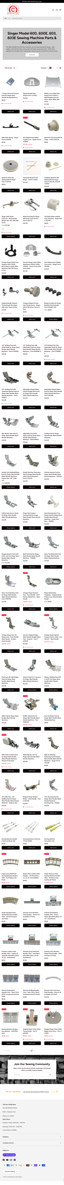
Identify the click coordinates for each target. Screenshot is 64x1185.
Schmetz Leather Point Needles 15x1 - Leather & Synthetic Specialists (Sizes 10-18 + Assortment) (10, 954)
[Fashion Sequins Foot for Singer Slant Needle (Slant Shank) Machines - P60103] (53, 461)
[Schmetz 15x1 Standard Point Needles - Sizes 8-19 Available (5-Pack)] (32, 901)
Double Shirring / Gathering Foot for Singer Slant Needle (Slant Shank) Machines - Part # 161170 (32, 475)
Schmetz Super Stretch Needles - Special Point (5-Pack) (10, 1150)
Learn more (38, 1)
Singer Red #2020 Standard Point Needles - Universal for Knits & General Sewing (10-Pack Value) (53, 1112)
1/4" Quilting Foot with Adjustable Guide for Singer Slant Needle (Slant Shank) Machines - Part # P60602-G (53, 349)
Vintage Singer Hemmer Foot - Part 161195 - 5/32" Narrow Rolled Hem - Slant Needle (31, 596)
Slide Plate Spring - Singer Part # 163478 (10, 138)
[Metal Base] (11, 229)
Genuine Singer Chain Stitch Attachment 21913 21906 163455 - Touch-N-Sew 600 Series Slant (32, 265)
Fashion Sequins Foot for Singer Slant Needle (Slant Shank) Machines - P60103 (53, 474)
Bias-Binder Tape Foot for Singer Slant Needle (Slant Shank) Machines (10, 435)
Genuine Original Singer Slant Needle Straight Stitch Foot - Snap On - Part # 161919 (32, 638)
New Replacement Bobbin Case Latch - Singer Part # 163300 (52, 264)
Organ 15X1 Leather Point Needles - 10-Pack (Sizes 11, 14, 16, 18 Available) (31, 876)
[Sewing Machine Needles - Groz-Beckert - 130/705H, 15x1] (11, 1017)
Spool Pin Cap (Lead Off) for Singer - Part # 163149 (53, 138)
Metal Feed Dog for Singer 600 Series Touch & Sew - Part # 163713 (31, 218)
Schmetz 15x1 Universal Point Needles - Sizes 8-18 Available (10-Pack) (52, 992)
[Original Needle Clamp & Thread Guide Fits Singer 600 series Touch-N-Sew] (11, 291)
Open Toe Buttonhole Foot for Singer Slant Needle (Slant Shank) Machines (52, 556)
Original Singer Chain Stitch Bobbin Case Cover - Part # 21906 (53, 1031)
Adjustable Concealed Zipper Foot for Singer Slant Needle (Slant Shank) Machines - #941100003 (31, 436)
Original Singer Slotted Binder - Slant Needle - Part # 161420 (31, 799)
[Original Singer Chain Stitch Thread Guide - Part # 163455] (32, 1017)
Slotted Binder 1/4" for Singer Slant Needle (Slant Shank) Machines (31, 757)
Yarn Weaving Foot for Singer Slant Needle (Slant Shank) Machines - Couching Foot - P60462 (52, 800)
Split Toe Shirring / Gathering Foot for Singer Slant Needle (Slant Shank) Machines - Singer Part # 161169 (53, 759)
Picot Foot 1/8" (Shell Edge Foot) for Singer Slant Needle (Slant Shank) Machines (10, 680)
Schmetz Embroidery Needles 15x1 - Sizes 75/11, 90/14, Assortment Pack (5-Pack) (10, 993)
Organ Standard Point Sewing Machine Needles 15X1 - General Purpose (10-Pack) (10, 915)
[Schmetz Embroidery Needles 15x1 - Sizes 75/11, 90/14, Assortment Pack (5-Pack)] (11, 979)
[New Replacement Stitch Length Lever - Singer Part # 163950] (32, 126)
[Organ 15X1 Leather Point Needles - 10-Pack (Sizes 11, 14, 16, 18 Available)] (32, 862)
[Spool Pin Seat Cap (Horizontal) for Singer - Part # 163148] (11, 166)
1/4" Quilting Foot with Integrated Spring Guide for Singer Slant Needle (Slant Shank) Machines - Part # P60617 (10, 393)
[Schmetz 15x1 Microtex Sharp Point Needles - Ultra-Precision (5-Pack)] (53, 940)
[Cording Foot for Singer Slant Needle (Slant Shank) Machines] (53, 422)
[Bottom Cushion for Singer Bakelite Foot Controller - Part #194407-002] (53, 291)
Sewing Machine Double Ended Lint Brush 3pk (9, 840)
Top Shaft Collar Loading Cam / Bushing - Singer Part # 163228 (53, 218)
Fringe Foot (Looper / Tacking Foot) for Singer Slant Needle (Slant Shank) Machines (31, 516)
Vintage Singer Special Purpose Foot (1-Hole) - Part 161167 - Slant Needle (53, 637)
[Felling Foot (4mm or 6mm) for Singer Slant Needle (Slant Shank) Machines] (11, 501)
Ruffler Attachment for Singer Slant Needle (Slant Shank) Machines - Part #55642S (31, 719)
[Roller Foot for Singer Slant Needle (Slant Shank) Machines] (11, 704)
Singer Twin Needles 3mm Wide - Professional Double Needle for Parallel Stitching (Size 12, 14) (32, 1112)
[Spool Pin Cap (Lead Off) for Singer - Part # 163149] (53, 126)
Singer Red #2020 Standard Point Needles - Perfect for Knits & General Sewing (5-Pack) (53, 1072)
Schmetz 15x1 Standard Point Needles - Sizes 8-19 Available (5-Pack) (31, 914)
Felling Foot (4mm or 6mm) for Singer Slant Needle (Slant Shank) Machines (10, 515)
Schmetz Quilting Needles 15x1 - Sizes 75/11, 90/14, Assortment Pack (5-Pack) (31, 992)
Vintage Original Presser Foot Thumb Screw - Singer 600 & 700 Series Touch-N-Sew (31, 306)
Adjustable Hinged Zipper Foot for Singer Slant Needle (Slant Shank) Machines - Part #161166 (53, 392)
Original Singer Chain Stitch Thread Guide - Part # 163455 (32, 1031)
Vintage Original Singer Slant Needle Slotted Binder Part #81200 (10, 1071)
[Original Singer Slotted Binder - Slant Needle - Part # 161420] (32, 785)
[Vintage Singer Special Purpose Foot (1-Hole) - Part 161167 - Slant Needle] (53, 623)
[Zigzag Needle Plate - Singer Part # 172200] (32, 82)
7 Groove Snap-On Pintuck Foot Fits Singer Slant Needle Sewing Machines (10, 95)
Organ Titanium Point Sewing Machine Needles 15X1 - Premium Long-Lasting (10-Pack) (52, 877)
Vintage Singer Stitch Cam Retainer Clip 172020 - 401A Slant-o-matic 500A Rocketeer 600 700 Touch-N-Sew (10, 266)
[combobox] (32, 18)
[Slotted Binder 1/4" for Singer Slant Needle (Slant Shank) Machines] (32, 743)
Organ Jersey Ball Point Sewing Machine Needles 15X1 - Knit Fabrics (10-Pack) (10, 877)
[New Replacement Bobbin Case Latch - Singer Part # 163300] (53, 251)
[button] (56, 10)
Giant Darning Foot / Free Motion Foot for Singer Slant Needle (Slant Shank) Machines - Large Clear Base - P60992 (53, 517)
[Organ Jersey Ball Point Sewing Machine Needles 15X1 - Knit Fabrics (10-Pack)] (11, 862)
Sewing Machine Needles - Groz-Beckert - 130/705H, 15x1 (10, 1031)
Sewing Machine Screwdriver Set (49, 840)
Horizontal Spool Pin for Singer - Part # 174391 (30, 178)
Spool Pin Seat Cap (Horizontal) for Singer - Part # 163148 (9, 179)
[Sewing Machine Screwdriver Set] (53, 827)
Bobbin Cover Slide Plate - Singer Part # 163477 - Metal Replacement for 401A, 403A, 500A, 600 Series (52, 97)
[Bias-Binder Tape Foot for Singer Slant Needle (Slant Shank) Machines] (11, 422)
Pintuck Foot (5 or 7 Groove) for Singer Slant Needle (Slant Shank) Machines (32, 679)
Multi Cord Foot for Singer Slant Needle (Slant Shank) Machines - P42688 (31, 556)
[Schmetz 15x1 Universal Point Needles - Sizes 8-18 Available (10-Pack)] (53, 979)
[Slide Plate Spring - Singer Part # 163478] (11, 126)
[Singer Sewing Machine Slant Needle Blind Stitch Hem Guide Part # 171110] (32, 1136)
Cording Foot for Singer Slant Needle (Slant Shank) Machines (53, 435)
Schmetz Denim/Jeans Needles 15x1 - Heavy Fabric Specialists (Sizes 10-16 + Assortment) (53, 915)
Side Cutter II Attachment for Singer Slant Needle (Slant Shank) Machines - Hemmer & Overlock (10, 758)
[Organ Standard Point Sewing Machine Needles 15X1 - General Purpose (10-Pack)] (11, 901)
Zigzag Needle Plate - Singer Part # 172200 (30, 94)
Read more (32, 54)
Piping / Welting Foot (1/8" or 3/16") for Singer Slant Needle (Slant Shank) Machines (52, 680)
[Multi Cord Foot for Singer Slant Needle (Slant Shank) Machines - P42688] (32, 542)
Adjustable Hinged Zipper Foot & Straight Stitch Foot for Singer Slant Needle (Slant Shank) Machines (31, 392)
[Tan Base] (9, 229)
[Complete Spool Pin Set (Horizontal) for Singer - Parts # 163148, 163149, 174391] (53, 166)
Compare (43, 68)
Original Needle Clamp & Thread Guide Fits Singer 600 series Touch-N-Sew (9, 305)
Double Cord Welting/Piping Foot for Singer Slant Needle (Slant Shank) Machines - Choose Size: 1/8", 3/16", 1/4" (10, 476)
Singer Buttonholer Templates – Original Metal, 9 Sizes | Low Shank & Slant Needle (53, 596)
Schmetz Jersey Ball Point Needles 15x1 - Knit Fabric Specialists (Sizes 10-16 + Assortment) (31, 954)
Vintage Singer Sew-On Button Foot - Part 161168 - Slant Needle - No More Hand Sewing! (10, 638)
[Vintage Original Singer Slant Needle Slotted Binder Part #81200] (11, 1057)
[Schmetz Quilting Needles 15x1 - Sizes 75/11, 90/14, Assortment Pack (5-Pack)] (32, 979)
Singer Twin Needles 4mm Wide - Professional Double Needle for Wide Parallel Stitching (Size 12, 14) (10, 1112)
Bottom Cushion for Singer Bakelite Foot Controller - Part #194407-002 (52, 305)
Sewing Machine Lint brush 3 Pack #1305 (31, 840)
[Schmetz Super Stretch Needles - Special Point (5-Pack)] (11, 1136)
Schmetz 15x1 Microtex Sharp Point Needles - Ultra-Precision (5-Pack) (53, 953)
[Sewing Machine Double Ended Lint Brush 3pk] (11, 827)
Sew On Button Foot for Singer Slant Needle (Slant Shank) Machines (52, 718)
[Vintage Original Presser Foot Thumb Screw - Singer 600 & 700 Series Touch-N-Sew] (32, 291)
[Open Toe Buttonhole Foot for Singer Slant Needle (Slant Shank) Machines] (53, 542)
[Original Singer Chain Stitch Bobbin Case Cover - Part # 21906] (53, 1017)
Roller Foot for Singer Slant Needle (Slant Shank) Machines (10, 718)
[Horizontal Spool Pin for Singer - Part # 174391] (32, 166)
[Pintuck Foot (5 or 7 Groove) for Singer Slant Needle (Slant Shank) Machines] (32, 665)
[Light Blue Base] (6, 229)
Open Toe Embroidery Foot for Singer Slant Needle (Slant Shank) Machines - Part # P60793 (10, 596)
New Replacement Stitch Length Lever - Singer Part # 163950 (32, 139)
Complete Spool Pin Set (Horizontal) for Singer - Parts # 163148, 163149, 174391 (52, 180)
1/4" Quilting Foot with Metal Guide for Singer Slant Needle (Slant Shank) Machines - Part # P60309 (11, 348)
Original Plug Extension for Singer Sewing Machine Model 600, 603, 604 (52, 1150)
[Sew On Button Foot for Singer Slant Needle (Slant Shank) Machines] (53, 704)
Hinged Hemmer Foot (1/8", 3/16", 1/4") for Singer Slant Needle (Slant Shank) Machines (10, 557)
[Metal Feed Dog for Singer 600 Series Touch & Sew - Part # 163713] (32, 205)
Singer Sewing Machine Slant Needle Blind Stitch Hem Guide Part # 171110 (31, 1150)
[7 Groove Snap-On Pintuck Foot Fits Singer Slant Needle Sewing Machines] (11, 82)
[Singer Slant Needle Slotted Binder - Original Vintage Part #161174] (32, 1057)
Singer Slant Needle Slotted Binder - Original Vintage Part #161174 (31, 1071)
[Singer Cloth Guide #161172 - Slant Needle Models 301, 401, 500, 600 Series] (11, 205)
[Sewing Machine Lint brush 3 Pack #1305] (32, 827)
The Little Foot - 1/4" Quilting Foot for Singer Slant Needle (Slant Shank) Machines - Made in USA (10, 800)
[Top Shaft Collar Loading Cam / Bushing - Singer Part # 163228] (53, 205)
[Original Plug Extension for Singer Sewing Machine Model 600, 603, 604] (53, 1136)
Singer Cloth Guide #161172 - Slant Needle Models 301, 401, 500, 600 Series (10, 219)
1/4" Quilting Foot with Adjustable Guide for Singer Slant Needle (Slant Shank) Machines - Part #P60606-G (32, 348)
